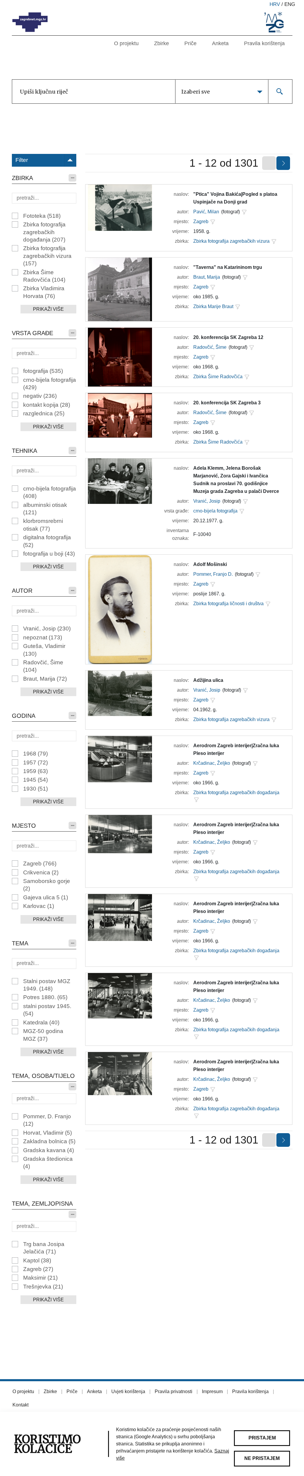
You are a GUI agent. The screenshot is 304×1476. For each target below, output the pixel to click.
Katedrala (41, 1022)
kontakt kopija (46, 405)
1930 (35, 789)
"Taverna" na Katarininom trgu (227, 267)
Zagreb (39, 863)
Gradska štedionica (48, 1162)
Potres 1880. (45, 997)
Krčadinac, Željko (211, 763)
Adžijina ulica (208, 680)
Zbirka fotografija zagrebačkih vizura (47, 255)
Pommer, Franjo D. (213, 574)
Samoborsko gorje (46, 885)
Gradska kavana (48, 1150)
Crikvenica (40, 872)
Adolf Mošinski (210, 564)
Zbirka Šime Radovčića (44, 276)
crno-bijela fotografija (49, 383)
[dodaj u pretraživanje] (244, 212)
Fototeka (42, 216)
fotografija (43, 371)
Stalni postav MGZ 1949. (46, 985)
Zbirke (161, 43)
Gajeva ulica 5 (45, 897)
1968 (35, 753)
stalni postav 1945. (47, 1010)
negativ (40, 396)
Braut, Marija (45, 679)
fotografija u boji (49, 554)
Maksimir (40, 1278)
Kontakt (20, 1404)
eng (289, 4)
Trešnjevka (43, 1286)
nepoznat (42, 637)
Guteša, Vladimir (44, 650)
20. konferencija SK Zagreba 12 (228, 337)
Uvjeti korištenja (128, 1391)
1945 (35, 780)
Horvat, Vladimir (47, 1133)
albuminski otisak (45, 508)
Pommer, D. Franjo (47, 1120)
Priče (190, 43)
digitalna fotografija (47, 541)
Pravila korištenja (264, 43)
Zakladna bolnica (49, 1141)
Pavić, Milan (206, 211)
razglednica (43, 413)
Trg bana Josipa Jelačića (43, 1248)
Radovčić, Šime (43, 666)
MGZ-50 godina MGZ (43, 1035)
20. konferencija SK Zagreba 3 (227, 402)
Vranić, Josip (47, 628)
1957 (35, 762)
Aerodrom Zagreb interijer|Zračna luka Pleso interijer (236, 749)
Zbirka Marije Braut (213, 306)
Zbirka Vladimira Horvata (43, 292)
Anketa (220, 43)
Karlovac (38, 906)
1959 (35, 771)
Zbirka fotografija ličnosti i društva (228, 603)
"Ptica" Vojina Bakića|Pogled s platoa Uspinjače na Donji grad (235, 198)
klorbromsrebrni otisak (43, 525)
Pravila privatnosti (173, 1391)
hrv (275, 4)
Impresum (212, 1391)
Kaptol (37, 1260)
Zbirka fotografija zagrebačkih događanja (44, 232)
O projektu (126, 43)
